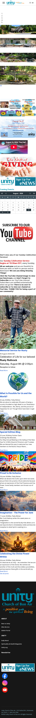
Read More (4, 370)
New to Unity (5, 623)
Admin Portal (5, 630)
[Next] (1, 86)
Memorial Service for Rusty (13, 350)
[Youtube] (33, 3)
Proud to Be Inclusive (10, 473)
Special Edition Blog (10, 432)
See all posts (4, 574)
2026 (21, 193)
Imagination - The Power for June (16, 512)
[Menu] (3, 3)
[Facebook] (30, 3)
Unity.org (4, 647)
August (16, 193)
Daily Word (4, 640)
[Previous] (0, 86)
